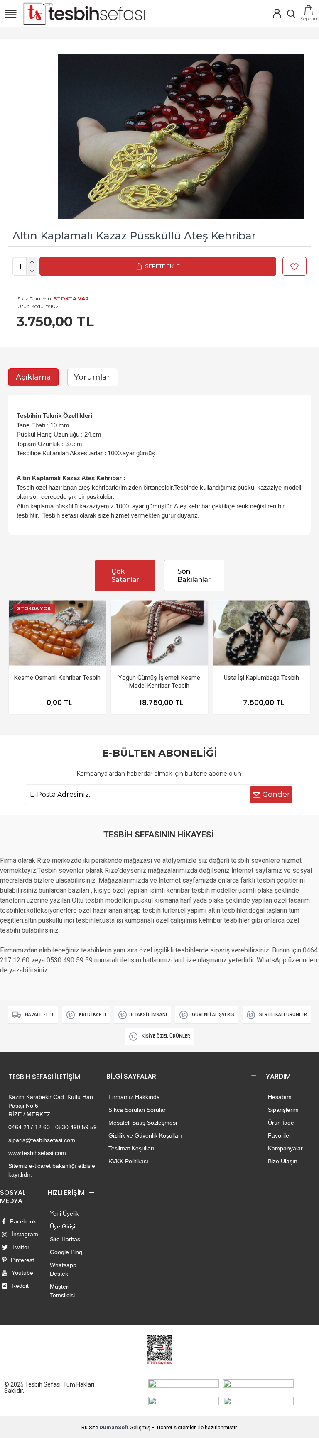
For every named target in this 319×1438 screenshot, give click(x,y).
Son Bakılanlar (194, 575)
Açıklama (33, 377)
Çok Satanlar (125, 575)
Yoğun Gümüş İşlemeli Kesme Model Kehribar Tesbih (159, 682)
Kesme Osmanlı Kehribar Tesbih (57, 677)
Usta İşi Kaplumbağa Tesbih (261, 677)
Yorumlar (92, 377)
